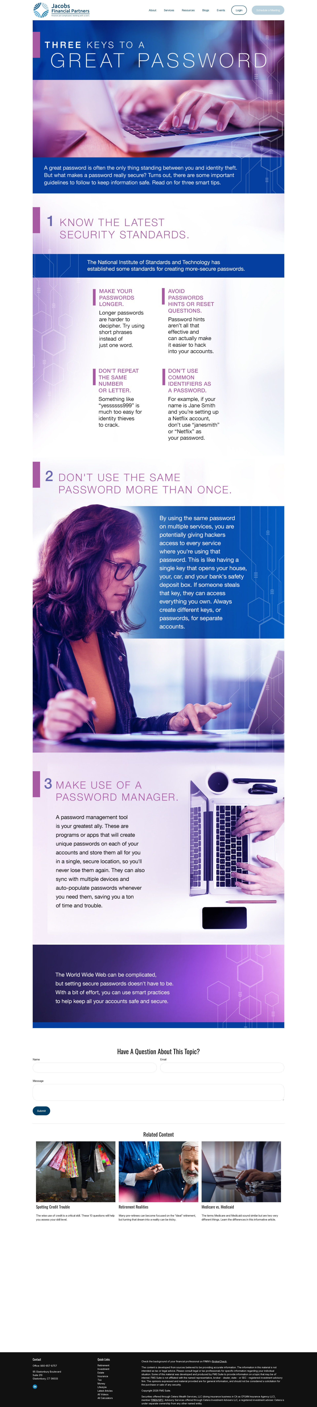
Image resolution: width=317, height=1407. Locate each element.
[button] (152, 10)
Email (163, 1059)
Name (36, 1059)
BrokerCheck (219, 1361)
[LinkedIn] (35, 1386)
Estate (101, 1372)
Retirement (103, 1365)
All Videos (103, 1394)
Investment (103, 1369)
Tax (100, 1379)
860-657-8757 (48, 1365)
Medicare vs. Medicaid (218, 1207)
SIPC (160, 1400)
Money (101, 1383)
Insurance (103, 1376)
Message (38, 1080)
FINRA (154, 1400)
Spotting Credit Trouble (53, 1207)
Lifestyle (102, 1387)
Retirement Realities (133, 1207)
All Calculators (105, 1398)
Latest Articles (105, 1390)
